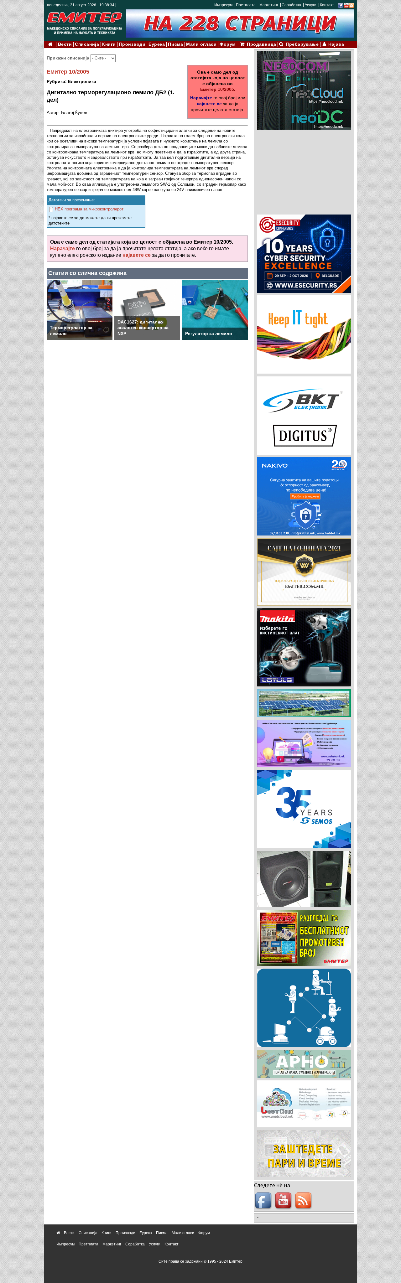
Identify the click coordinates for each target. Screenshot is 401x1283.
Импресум (223, 5)
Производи (132, 44)
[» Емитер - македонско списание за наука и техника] (84, 22)
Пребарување (302, 44)
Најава (336, 44)
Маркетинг (268, 5)
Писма (175, 44)
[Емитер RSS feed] (304, 1201)
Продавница (261, 44)
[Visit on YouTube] (346, 5)
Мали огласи (201, 44)
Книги (109, 44)
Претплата (246, 5)
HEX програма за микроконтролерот (89, 209)
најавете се (209, 103)
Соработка (291, 5)
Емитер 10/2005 (68, 72)
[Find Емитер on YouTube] (284, 1201)
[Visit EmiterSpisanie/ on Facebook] (340, 5)
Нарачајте (201, 97)
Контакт (327, 5)
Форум (228, 44)
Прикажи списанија (69, 57)
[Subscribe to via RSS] (351, 5)
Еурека (156, 44)
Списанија (87, 44)
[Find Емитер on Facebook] (264, 1201)
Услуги (310, 5)
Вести (65, 44)
